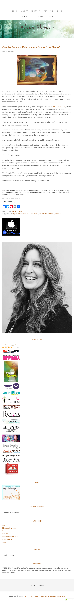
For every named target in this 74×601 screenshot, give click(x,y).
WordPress (61, 596)
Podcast (5, 531)
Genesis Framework (48, 596)
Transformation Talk (10, 537)
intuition (30, 213)
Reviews (5, 534)
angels (14, 213)
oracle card (43, 213)
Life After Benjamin (9, 528)
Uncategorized (17, 211)
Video (4, 542)
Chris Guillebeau (58, 107)
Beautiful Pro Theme (30, 596)
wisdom (58, 213)
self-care (51, 213)
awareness (22, 213)
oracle (36, 213)
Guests (4, 525)
